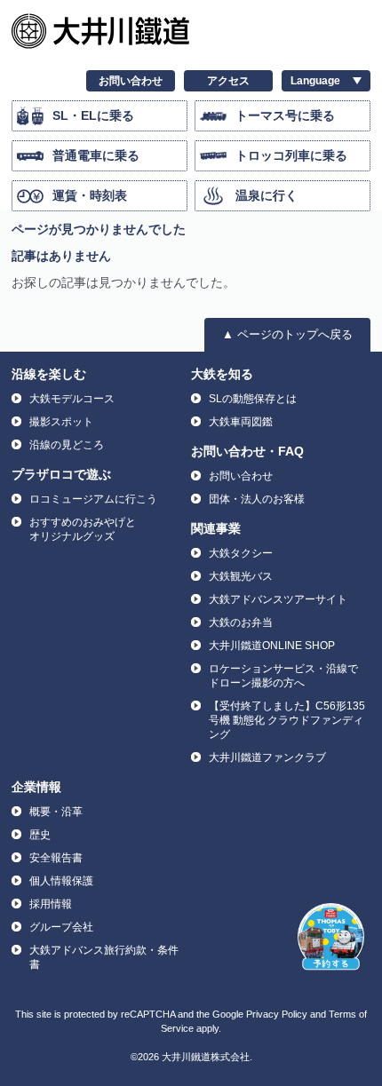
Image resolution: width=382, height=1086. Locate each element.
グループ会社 (61, 927)
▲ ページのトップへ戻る (287, 334)
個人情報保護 (61, 881)
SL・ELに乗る (93, 115)
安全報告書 (56, 858)
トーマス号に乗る (285, 115)
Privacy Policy (276, 1014)
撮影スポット (61, 422)
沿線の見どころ (66, 445)
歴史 (40, 834)
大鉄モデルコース (72, 398)
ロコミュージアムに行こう (93, 499)
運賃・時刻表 (89, 195)
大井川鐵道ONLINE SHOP (272, 645)
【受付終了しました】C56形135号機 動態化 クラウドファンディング (287, 720)
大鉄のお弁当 (241, 622)
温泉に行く (266, 195)
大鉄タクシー (241, 553)
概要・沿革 (56, 811)
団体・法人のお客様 (257, 499)
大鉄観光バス (241, 576)
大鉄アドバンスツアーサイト (278, 599)
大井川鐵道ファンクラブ (267, 757)
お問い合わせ (131, 81)
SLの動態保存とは (253, 398)
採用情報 (50, 904)
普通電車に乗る (95, 155)
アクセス (228, 81)
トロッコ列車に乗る (291, 155)
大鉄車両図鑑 (241, 422)
